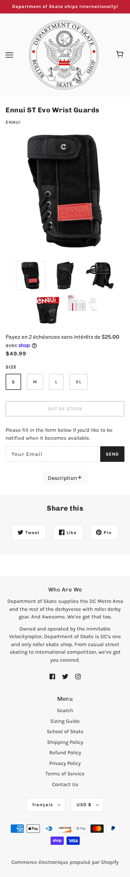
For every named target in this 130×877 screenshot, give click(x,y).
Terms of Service (65, 774)
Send (112, 454)
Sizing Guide (65, 721)
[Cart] (121, 55)
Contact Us (65, 784)
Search (65, 710)
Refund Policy (65, 752)
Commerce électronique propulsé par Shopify (65, 862)
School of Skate (65, 731)
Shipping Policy (65, 742)
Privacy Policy (65, 763)
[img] (52, 676)
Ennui (13, 122)
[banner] (63, 54)
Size (11, 367)
